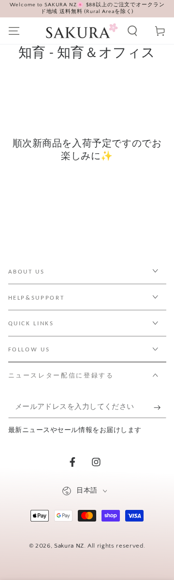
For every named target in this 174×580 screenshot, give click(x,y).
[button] (132, 31)
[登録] (160, 407)
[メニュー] (14, 31)
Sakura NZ (69, 545)
